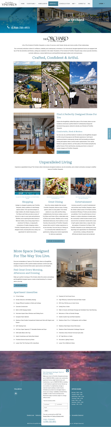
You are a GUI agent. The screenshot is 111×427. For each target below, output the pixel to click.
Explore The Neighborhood (55, 241)
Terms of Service (56, 416)
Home (22, 3)
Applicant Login (39, 415)
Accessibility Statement (77, 415)
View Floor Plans (63, 152)
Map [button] (73, 3)
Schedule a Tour (64, 3)
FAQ (89, 3)
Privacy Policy (46, 416)
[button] (101, 4)
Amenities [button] (53, 3)
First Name (46, 404)
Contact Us (81, 3)
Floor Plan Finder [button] (109, 134)
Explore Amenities (20, 285)
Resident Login (30, 415)
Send (46, 410)
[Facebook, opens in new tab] (15, 393)
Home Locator (42, 3)
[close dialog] (67, 371)
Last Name (59, 404)
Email (45, 407)
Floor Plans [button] (31, 3)
